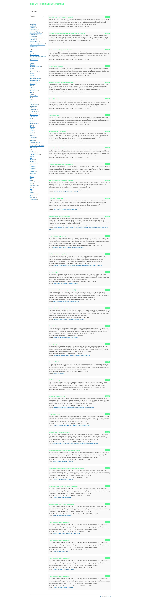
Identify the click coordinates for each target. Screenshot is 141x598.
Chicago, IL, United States (36, 32)
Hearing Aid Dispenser (35, 142)
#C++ (31, 53)
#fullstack (32, 65)
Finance (32, 130)
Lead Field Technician (35, 154)
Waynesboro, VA (33, 46)
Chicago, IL (32, 27)
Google (31, 132)
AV (30, 97)
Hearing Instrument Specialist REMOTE (60, 216)
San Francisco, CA (34, 41)
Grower (31, 133)
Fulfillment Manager (55, 380)
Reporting (32, 173)
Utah (31, 190)
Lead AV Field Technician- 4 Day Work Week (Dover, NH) (65, 290)
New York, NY (33, 26)
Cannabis (32, 102)
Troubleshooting (34, 185)
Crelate (109, 596)
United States (33, 24)
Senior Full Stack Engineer (57, 396)
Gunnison (32, 135)
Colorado (32, 108)
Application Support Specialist (58, 254)
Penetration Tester (54, 414)
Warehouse (32, 195)
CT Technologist (34, 111)
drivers (31, 121)
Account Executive (34, 82)
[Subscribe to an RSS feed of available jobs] (100, 596)
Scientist (32, 176)
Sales (31, 175)
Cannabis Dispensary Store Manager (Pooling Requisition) (66, 468)
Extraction (32, 126)
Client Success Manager (56, 198)
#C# (31, 51)
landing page (33, 152)
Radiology (32, 168)
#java (31, 68)
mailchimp (32, 159)
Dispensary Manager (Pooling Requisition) (61, 504)
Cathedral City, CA (34, 31)
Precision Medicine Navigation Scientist (61, 180)
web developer (33, 199)
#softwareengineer (34, 80)
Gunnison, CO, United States (36, 38)
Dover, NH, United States (35, 34)
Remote (32, 170)
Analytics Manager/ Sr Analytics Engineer (61, 82)
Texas (31, 183)
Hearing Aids (33, 144)
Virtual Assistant (54, 362)
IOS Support (33, 147)
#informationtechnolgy (35, 66)
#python (32, 73)
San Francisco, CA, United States (37, 43)
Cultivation (32, 113)
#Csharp (32, 63)
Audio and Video (34, 95)
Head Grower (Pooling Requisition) (59, 522)
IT (30, 149)
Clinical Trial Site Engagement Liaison (60, 50)
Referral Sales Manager (56, 66)
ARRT (31, 92)
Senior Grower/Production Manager (59, 432)
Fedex (31, 128)
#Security (32, 77)
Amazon (32, 87)
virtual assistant (33, 194)
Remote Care (33, 171)
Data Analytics (33, 116)
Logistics (32, 156)
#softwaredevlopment (35, 78)
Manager (32, 161)
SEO (31, 180)
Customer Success (34, 114)
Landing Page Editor (55, 344)
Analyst (31, 89)
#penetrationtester (34, 71)
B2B (31, 99)
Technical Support (34, 182)
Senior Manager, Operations (57, 131)
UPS (31, 188)
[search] (37, 16)
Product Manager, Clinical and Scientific (61, 164)
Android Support (34, 90)
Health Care (33, 139)
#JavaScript (33, 70)
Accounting (32, 83)
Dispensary (32, 120)
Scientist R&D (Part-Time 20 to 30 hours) (61, 17)
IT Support (32, 151)
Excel (31, 125)
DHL (31, 118)
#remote (32, 75)
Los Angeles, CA (33, 29)
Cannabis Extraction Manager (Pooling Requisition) (64, 450)
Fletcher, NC (33, 36)
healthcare (32, 140)
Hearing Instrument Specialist (37, 145)
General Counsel (54, 99)
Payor (31, 164)
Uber (31, 187)
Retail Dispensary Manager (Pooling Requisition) (63, 486)
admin (31, 85)
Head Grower (33, 137)
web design (32, 197)
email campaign (34, 123)
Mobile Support (33, 163)
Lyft (31, 157)
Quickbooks (32, 166)
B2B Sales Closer (54, 326)
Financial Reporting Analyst (57, 236)
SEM (31, 178)
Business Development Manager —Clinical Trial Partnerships (67, 33)
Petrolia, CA (33, 39)
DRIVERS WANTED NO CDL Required (59, 308)
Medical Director (54, 115)
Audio (31, 94)
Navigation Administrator (56, 148)
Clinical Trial (33, 106)
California (32, 101)
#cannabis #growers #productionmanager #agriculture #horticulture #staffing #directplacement (38, 57)
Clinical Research (34, 104)
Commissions (33, 109)
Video (31, 192)
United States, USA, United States (37, 44)
